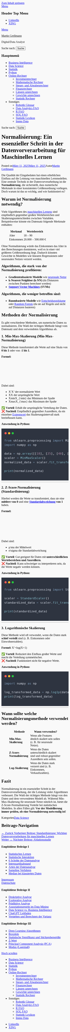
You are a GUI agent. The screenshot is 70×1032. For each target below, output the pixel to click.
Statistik (13, 69)
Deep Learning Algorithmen (25, 930)
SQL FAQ (22, 114)
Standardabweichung (42, 501)
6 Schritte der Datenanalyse (24, 860)
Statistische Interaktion (21, 857)
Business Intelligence (20, 62)
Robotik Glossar (25, 105)
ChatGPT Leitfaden (20, 913)
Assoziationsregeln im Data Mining (29, 906)
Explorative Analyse (20, 900)
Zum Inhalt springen (12, 3)
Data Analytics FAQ (27, 108)
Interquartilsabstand (20, 863)
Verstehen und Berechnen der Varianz (30, 916)
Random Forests (23, 304)
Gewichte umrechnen (28, 95)
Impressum (7, 879)
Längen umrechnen (27, 92)
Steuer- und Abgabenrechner (32, 85)
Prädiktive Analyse (19, 903)
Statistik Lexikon (25, 118)
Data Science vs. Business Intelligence (30, 910)
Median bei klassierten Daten (25, 873)
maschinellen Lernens (39, 211)
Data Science (16, 65)
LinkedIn (14, 20)
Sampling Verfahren (20, 870)
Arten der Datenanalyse (22, 866)
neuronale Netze (57, 277)
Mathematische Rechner (29, 82)
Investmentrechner (26, 78)
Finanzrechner (24, 88)
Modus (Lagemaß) (19, 947)
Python (13, 72)
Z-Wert (13, 940)
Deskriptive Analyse (20, 897)
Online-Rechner (18, 75)
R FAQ (20, 111)
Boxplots (14, 934)
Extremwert (19, 414)
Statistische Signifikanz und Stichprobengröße (35, 937)
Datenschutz (8, 882)
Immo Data (22, 121)
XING (12, 23)
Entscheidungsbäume (53, 300)
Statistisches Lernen (20, 853)
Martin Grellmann (11, 35)
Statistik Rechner (25, 98)
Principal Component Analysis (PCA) (30, 943)
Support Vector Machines (24, 286)
